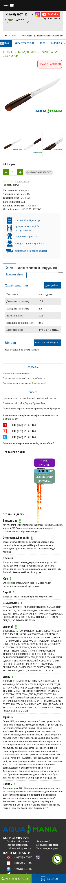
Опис (6, 43)
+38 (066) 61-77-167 (24, 425)
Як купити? (43, 841)
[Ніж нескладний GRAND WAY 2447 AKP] (13, 144)
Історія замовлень (17, 844)
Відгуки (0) (57, 43)
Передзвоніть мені (47, 844)
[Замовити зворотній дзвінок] (57, 859)
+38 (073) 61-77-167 (24, 431)
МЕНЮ (6, 5)
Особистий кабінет (18, 841)
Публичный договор (19, 848)
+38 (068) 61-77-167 (16, 14)
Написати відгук (11, 184)
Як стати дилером (47, 848)
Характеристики (24, 43)
